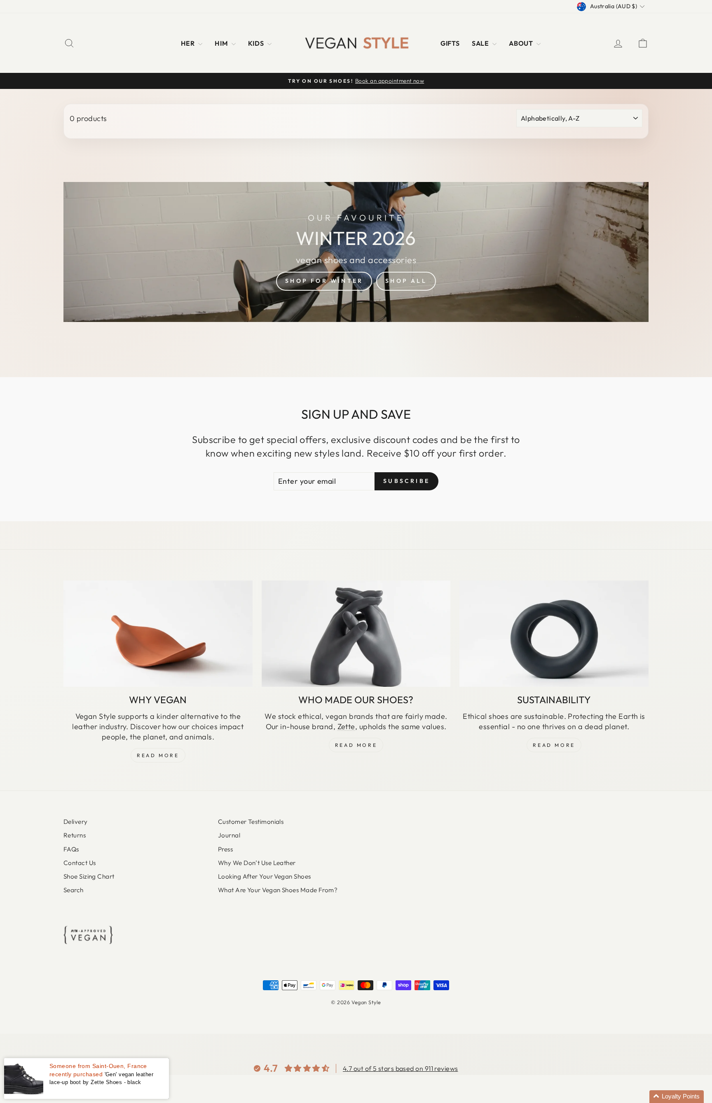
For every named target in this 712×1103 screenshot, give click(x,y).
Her (189, 43)
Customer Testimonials (250, 822)
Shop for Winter (324, 280)
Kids (256, 43)
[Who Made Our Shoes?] (356, 634)
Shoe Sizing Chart (89, 876)
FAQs (71, 849)
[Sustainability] (554, 634)
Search (73, 890)
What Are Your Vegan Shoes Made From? (277, 890)
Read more (554, 745)
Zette (346, 726)
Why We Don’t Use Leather (257, 863)
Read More (158, 755)
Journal (229, 835)
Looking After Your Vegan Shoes (264, 876)
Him (222, 43)
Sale (481, 43)
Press (225, 849)
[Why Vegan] (158, 634)
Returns (74, 835)
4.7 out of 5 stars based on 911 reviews (400, 1068)
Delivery (75, 822)
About (521, 43)
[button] (676, 1096)
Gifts (449, 43)
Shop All (406, 280)
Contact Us (79, 863)
